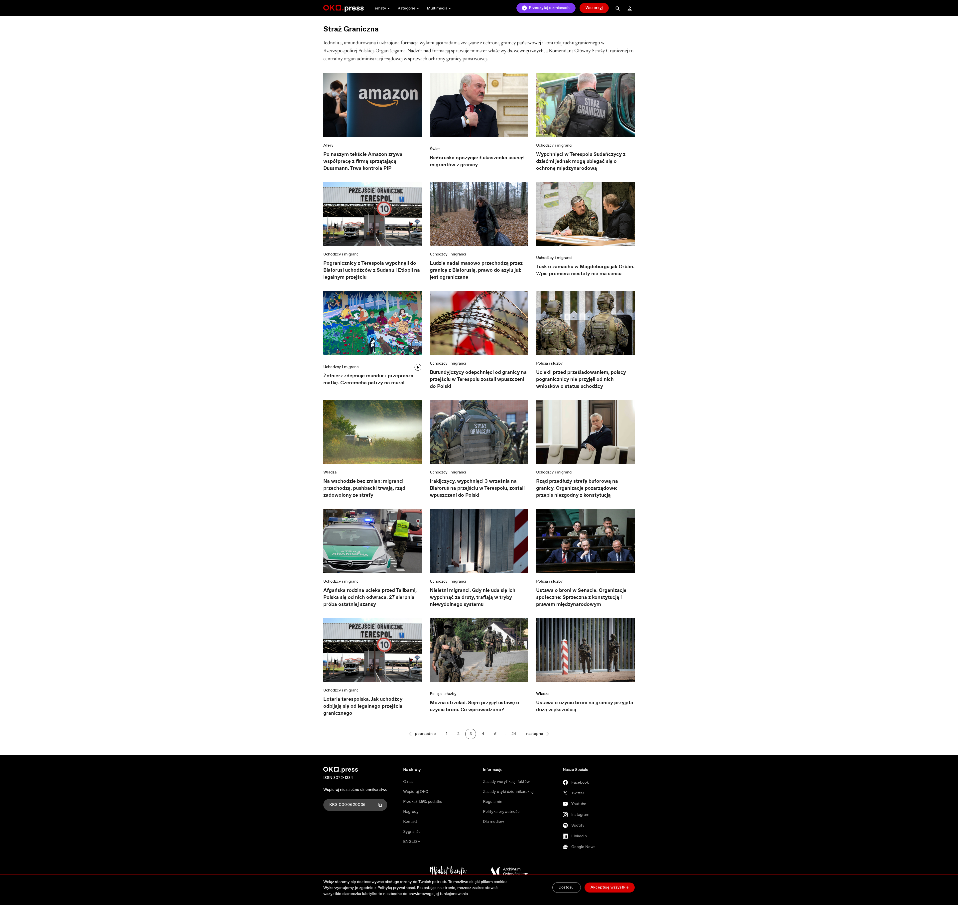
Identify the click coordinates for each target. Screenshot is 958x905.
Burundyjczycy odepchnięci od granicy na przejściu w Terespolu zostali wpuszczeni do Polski (478, 379)
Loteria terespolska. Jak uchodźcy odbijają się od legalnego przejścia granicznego (362, 706)
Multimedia (437, 8)
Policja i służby (549, 363)
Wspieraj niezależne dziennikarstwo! (355, 789)
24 (513, 733)
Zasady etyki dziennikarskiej (508, 791)
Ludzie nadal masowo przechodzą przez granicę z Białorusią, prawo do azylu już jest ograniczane (476, 270)
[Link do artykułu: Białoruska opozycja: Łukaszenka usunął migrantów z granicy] (479, 107)
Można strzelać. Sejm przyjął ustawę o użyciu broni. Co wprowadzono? (474, 706)
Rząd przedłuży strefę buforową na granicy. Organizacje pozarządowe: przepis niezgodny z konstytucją (577, 488)
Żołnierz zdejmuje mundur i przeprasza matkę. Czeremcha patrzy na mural (368, 379)
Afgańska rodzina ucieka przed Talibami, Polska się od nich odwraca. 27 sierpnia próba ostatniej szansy (370, 597)
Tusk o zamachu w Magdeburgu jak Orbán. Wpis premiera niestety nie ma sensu (585, 270)
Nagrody (411, 811)
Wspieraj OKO (415, 791)
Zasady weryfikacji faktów (506, 781)
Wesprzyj (594, 7)
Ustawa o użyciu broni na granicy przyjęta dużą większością (584, 706)
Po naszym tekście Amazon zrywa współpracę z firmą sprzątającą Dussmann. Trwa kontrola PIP (362, 161)
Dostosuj (567, 887)
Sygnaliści (412, 831)
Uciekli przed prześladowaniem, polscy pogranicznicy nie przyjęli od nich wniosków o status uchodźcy (581, 379)
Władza (330, 472)
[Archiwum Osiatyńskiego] (509, 871)
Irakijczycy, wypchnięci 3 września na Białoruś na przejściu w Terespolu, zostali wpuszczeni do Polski (477, 488)
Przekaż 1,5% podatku (422, 801)
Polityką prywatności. (396, 888)
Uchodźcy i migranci (554, 145)
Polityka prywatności (501, 811)
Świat (435, 149)
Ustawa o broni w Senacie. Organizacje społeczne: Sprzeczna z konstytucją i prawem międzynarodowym (581, 597)
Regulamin (492, 801)
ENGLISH (412, 841)
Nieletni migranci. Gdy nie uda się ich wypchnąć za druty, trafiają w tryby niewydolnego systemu (472, 597)
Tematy (379, 8)
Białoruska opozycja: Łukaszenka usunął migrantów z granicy (477, 161)
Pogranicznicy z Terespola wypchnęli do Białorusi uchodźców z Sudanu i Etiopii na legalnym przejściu (371, 270)
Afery (328, 145)
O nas (408, 781)
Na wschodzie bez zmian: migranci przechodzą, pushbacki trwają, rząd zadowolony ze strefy (364, 488)
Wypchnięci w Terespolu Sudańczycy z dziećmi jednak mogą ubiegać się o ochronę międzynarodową (580, 161)
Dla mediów (493, 821)
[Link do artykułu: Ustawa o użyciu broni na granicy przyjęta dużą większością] (585, 652)
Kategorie (406, 8)
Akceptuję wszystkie (610, 887)
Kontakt (410, 821)
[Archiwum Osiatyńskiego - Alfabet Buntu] (448, 871)
